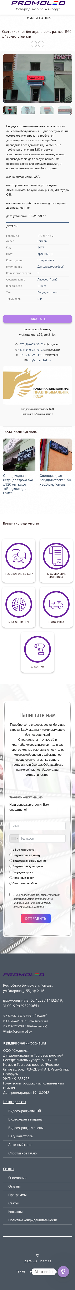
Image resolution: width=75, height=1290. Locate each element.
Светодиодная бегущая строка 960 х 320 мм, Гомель (55, 480)
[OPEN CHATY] (63, 1271)
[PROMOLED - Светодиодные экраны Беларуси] (38, 3)
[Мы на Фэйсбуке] (29, 1248)
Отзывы (14, 1186)
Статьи (13, 1203)
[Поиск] (70, 7)
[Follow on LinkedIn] (45, 1248)
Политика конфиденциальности (32, 1220)
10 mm (42, 286)
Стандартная (46, 260)
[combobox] (14, 838)
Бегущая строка (47, 292)
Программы (17, 1195)
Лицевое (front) (47, 279)
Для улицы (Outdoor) (51, 266)
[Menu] (5, 7)
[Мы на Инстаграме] (35, 1248)
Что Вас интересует (22, 849)
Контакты (15, 1212)
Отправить (35, 918)
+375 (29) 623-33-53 (31, 344)
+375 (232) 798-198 (30, 354)
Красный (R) (45, 254)
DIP (40, 299)
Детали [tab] (12, 226)
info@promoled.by (39, 360)
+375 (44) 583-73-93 (31, 349)
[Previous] (10, 78)
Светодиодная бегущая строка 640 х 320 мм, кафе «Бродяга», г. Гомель (18, 484)
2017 (41, 247)
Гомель (42, 241)
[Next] (65, 78)
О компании (17, 1178)
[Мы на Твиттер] (40, 1248)
